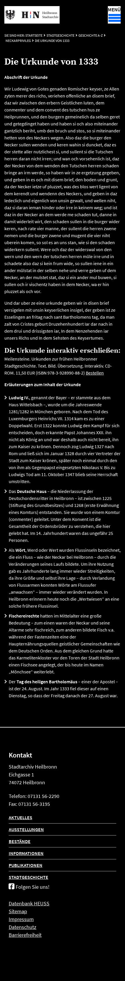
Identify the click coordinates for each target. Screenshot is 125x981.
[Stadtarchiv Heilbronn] (32, 15)
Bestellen (95, 373)
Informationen (26, 853)
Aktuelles (20, 817)
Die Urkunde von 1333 (52, 40)
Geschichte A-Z (90, 35)
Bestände (20, 841)
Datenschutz (22, 927)
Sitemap (18, 911)
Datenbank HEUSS (29, 903)
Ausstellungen (26, 829)
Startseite (33, 35)
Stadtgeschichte (60, 35)
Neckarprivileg (18, 40)
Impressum (21, 919)
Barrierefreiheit (25, 935)
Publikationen (25, 865)
